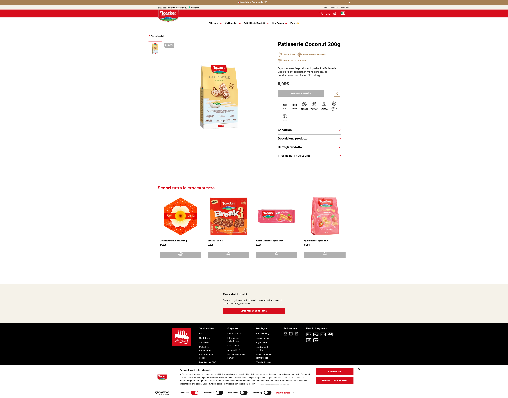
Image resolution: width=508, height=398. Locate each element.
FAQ (325, 7)
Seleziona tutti (334, 371)
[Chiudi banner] (359, 369)
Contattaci (334, 7)
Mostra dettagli (283, 393)
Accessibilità (233, 350)
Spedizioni (345, 7)
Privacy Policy (262, 334)
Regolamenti (262, 343)
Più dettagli (314, 75)
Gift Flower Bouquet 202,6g (173, 241)
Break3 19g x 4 (215, 241)
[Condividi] (337, 93)
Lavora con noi (234, 334)
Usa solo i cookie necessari (334, 380)
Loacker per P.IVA (207, 363)
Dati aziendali (234, 346)
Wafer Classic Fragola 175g (270, 241)
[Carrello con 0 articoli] (334, 13)
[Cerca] (321, 13)
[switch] (219, 393)
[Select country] (343, 13)
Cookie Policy (262, 338)
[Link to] (285, 333)
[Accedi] (328, 13)
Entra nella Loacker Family (254, 311)
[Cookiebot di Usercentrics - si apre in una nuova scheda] (162, 393)
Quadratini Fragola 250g (316, 241)
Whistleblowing (263, 363)
